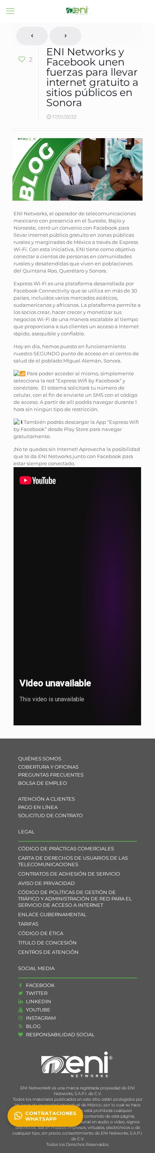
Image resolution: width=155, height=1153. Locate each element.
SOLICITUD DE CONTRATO (50, 815)
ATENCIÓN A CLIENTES (46, 799)
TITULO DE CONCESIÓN (47, 943)
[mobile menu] (10, 11)
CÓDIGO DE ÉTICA (40, 933)
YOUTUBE (37, 1010)
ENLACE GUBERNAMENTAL (52, 914)
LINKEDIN (38, 1001)
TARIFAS (28, 924)
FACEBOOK (40, 985)
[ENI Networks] (77, 11)
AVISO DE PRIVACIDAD (46, 883)
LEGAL (26, 832)
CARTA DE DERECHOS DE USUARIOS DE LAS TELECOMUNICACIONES (73, 861)
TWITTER (36, 993)
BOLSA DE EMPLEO (42, 783)
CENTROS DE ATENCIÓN (48, 952)
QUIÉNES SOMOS (39, 758)
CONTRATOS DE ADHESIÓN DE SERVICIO (69, 874)
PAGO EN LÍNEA (38, 807)
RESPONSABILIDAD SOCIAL (60, 1034)
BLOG (33, 1026)
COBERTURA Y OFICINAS (48, 767)
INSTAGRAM (40, 1018)
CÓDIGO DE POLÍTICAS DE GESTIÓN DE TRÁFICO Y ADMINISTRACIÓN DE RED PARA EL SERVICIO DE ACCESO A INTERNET (75, 898)
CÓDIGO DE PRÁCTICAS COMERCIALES (66, 848)
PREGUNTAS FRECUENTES (51, 775)
